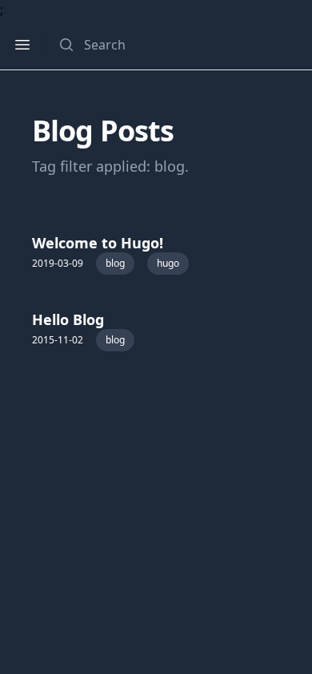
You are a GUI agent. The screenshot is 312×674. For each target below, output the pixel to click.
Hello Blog (68, 319)
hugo (168, 263)
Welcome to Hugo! (97, 242)
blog (115, 263)
